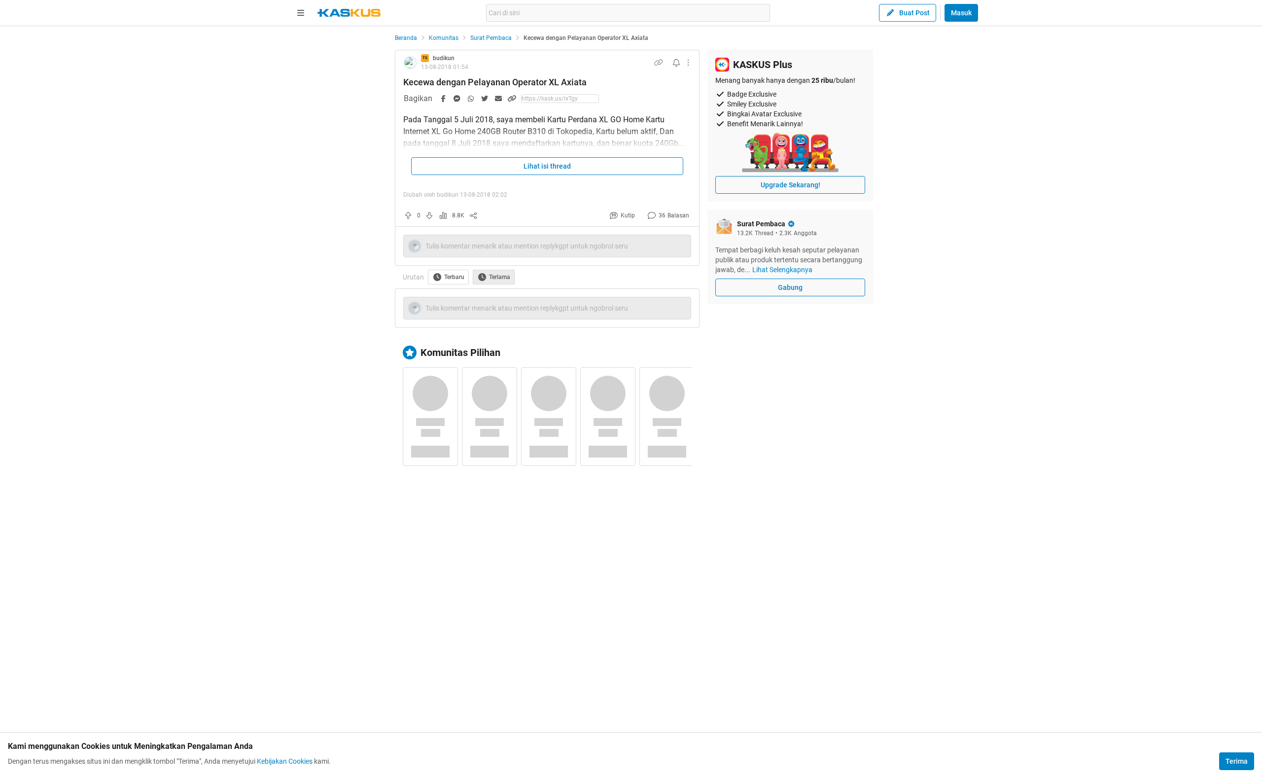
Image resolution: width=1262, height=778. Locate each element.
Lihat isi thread (547, 166)
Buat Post (914, 13)
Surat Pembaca (491, 38)
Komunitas (443, 38)
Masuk (961, 13)
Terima (1237, 761)
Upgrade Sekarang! (790, 185)
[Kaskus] (349, 13)
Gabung (790, 287)
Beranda (406, 38)
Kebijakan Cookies (285, 761)
